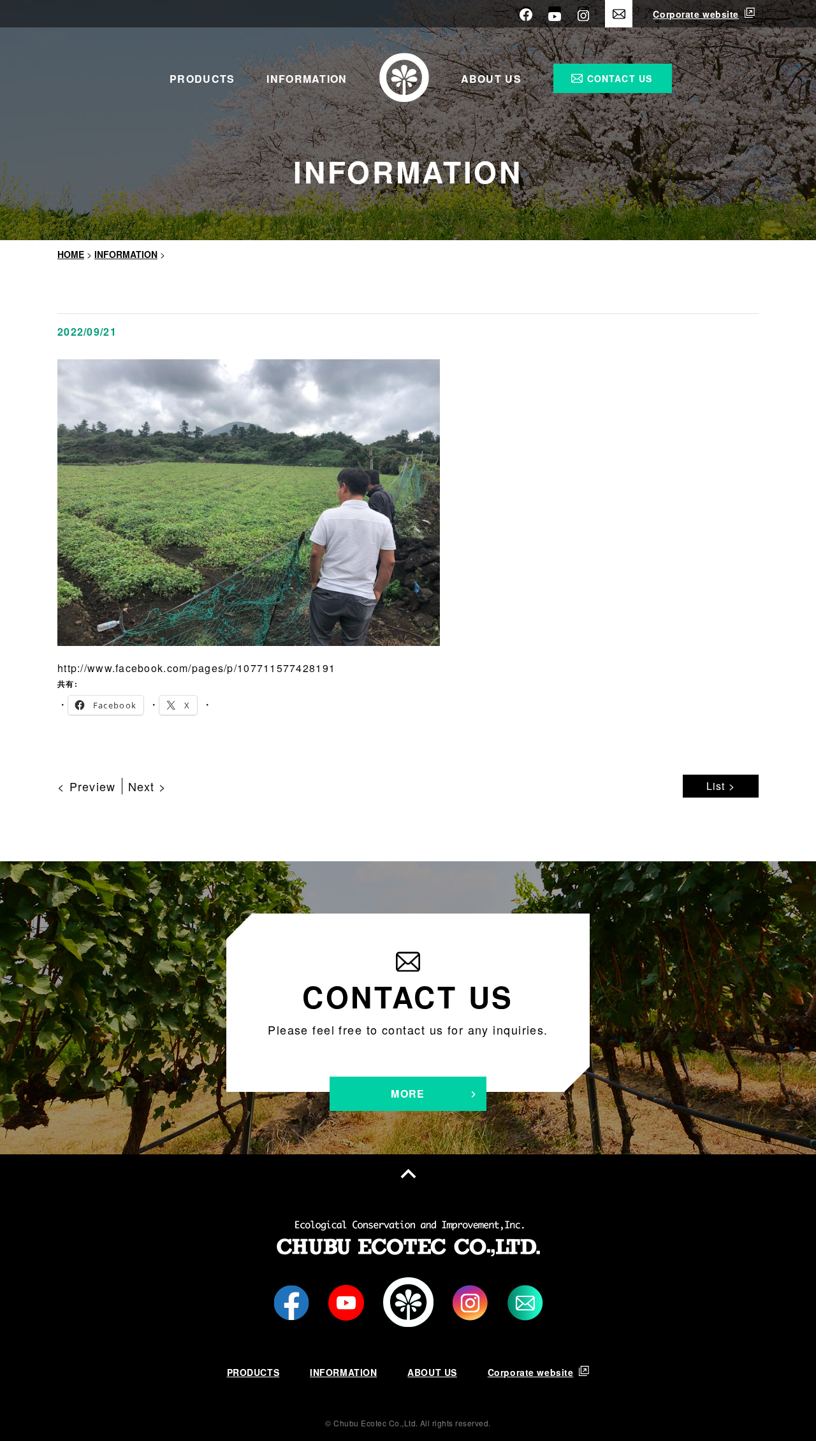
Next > (147, 786)
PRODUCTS (202, 79)
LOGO (408, 1302)
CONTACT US (619, 78)
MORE (408, 1093)
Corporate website (696, 14)
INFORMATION (306, 79)
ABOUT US (491, 79)
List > (721, 785)
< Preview (86, 786)
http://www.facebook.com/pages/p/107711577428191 (196, 668)
